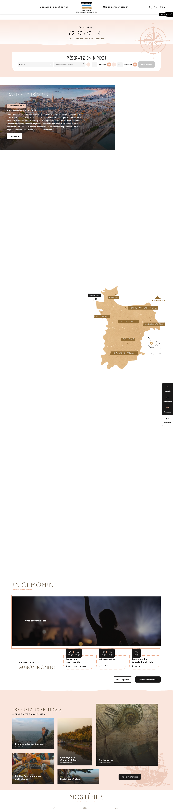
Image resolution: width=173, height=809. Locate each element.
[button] (150, 7)
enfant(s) (128, 64)
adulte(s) (102, 64)
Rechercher (146, 64)
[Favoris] (156, 7)
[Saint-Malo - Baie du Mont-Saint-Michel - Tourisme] (86, 7)
